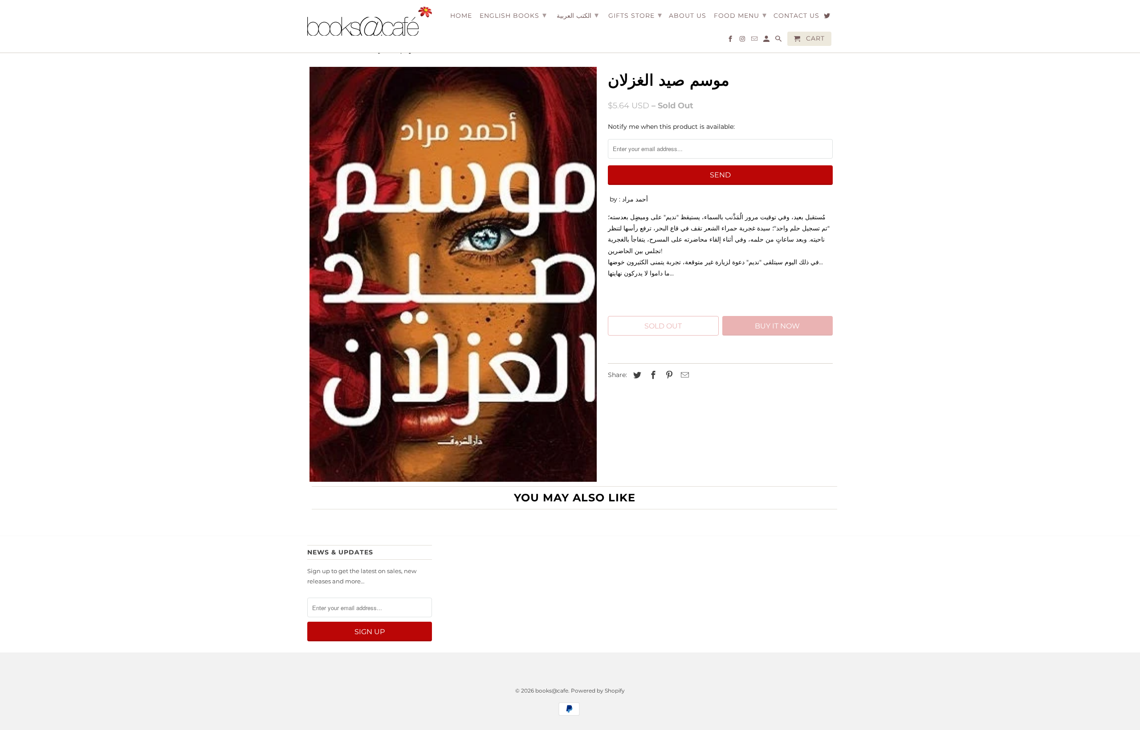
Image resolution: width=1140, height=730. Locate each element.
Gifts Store (635, 15)
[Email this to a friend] (683, 375)
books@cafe (551, 690)
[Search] (779, 40)
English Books (513, 15)
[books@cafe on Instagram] (743, 40)
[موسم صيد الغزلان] (453, 274)
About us (687, 16)
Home (461, 16)
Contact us (796, 16)
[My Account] (767, 40)
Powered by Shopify (598, 690)
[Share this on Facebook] (652, 375)
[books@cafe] (369, 21)
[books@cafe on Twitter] (827, 17)
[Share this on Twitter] (636, 375)
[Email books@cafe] (755, 40)
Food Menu (740, 15)
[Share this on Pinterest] (668, 375)
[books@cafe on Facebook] (731, 40)
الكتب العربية (577, 15)
